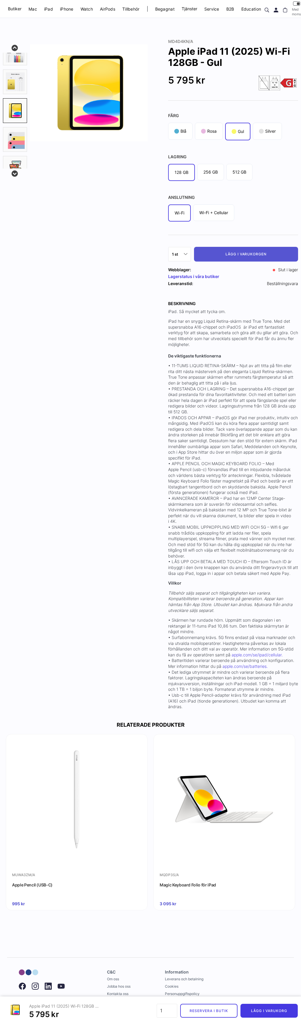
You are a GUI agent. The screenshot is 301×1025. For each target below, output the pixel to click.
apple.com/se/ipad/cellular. (257, 654)
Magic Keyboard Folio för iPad (188, 884)
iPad (48, 8)
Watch (87, 8)
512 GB (239, 171)
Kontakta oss (117, 993)
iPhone (66, 8)
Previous (15, 47)
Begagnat (165, 8)
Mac (33, 8)
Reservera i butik (209, 1011)
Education (251, 8)
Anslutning (181, 197)
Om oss (113, 979)
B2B (230, 8)
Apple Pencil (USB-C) (32, 884)
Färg (173, 115)
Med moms (296, 11)
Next (15, 173)
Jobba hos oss (119, 986)
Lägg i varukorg (269, 1011)
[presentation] (15, 110)
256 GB (210, 171)
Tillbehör (131, 8)
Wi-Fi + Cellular (213, 212)
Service (211, 8)
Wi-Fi (179, 212)
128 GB (181, 172)
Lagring (177, 156)
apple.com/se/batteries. (245, 666)
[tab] (15, 53)
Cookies (171, 986)
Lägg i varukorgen (246, 254)
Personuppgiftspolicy (182, 993)
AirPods (107, 8)
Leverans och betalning (184, 979)
